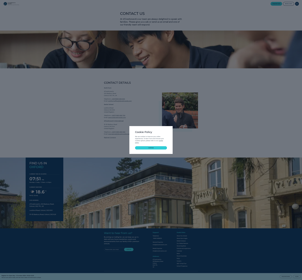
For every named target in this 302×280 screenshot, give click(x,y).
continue (151, 147)
